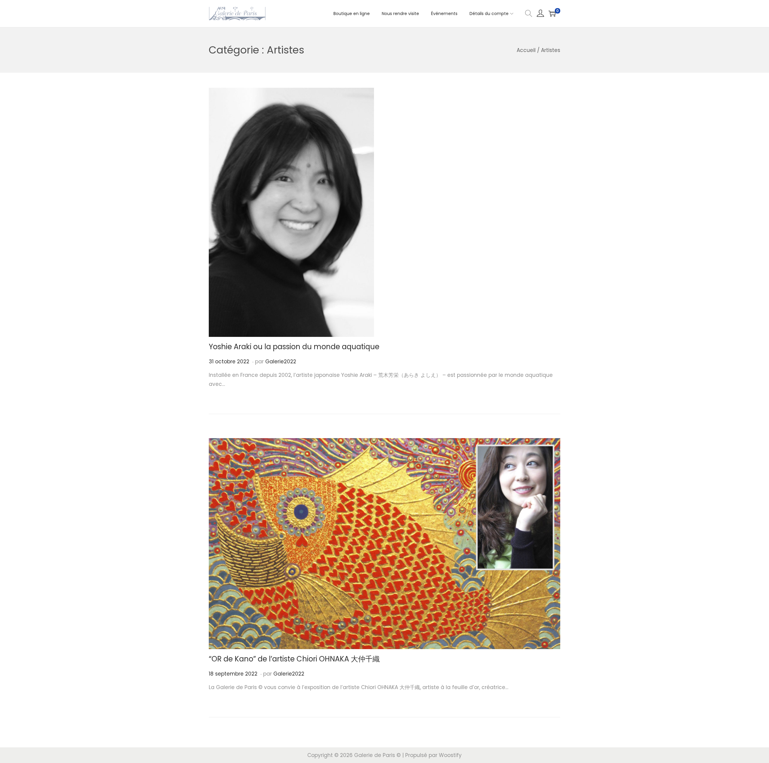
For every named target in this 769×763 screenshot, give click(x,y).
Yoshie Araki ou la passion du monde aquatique (294, 347)
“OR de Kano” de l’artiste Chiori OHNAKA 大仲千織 (294, 659)
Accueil (526, 50)
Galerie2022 (280, 361)
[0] (552, 13)
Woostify (450, 755)
